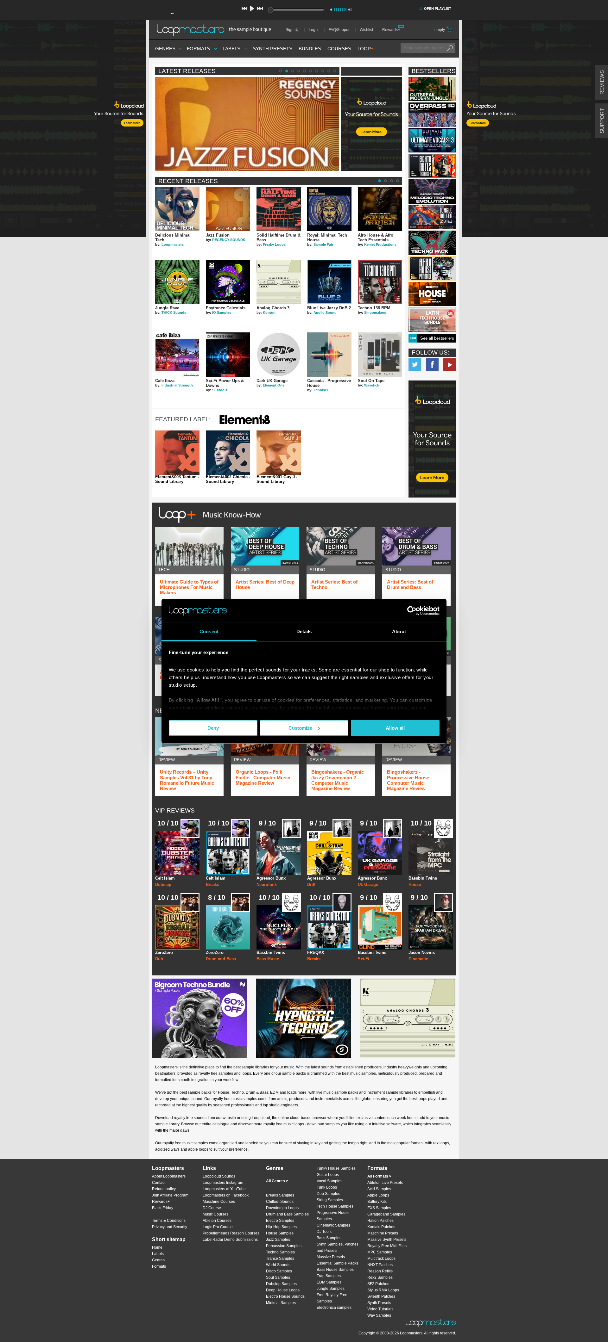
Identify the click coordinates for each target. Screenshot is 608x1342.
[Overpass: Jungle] (432, 114)
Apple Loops (378, 1195)
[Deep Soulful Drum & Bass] (228, 927)
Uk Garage (368, 884)
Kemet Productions (380, 244)
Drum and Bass (221, 958)
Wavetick (371, 385)
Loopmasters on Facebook (432, 364)
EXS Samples (379, 1208)
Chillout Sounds (280, 1201)
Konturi (269, 312)
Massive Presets (331, 1257)
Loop (366, 48)
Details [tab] (304, 631)
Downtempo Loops (282, 1208)
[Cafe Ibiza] (177, 354)
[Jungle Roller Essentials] (432, 217)
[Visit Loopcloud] (432, 439)
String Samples (330, 1200)
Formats (198, 48)
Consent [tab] (209, 631)
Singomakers (375, 312)
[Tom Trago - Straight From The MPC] (430, 853)
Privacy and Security (169, 1227)
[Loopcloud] (73, 129)
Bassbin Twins (422, 878)
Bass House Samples (335, 1269)
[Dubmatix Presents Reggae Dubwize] (177, 927)
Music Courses (215, 1214)
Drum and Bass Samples (287, 1214)
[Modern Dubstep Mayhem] (177, 853)
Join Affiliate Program (170, 1195)
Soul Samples (278, 1277)
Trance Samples (280, 1258)
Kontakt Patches (381, 1227)
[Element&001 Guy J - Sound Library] (278, 452)
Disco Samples (279, 1271)
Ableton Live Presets (385, 1182)
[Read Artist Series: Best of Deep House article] (265, 546)
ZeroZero (164, 952)
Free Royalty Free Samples (332, 1298)
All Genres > (277, 1181)
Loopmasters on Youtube (449, 364)
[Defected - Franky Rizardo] (432, 294)
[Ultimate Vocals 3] (432, 140)
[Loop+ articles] (208, 524)
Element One (273, 385)
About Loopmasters (169, 1176)
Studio (242, 569)
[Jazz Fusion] (228, 209)
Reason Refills (380, 1271)
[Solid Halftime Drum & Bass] (278, 209)
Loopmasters (173, 244)
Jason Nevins (421, 952)
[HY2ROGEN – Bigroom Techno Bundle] (199, 1018)
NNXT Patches (380, 1265)
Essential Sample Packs (337, 1263)
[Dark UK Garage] (278, 354)
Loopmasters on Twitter (414, 364)
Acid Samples (379, 1189)
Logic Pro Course (218, 1227)
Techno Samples (280, 1252)
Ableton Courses (217, 1220)
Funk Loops (327, 1187)
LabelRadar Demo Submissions (230, 1239)
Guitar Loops (328, 1174)
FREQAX (315, 952)
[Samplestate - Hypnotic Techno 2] (303, 1018)
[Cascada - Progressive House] (329, 354)
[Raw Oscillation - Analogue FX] (380, 927)
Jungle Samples (331, 1288)
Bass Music (267, 958)
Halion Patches (380, 1220)
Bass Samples (329, 1238)
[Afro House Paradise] (432, 268)
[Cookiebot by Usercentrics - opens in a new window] (412, 610)
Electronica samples (334, 1307)
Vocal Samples (329, 1181)
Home (157, 1247)
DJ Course (212, 1208)
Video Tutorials (380, 1309)
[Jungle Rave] (177, 282)
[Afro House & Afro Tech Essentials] (380, 209)
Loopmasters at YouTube (224, 1189)
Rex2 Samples (380, 1277)
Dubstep (163, 884)
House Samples (280, 1233)
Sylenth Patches (381, 1296)
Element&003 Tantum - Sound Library (177, 479)
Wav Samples (379, 1315)
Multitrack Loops (381, 1258)
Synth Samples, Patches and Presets (337, 1247)
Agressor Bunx (271, 878)
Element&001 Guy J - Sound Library (276, 479)
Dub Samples (328, 1193)
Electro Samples (280, 1220)
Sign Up (293, 30)
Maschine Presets (382, 1233)
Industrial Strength (177, 385)
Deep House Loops (283, 1290)
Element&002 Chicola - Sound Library (228, 479)
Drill (311, 884)
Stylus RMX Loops (383, 1290)
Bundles (310, 48)
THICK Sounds (174, 312)
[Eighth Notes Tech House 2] (432, 166)
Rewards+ (391, 30)
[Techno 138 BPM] (380, 282)
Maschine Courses (219, 1201)
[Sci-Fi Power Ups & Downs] (228, 354)
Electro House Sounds (285, 1296)
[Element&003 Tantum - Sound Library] (177, 452)
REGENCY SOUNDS (228, 240)
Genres (165, 48)
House (414, 884)
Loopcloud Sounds (219, 1176)
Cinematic (418, 958)
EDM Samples (329, 1282)
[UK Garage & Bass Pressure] (380, 853)
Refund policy (164, 1189)
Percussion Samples (283, 1246)
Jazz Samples (278, 1239)
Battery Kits (377, 1201)
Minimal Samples (281, 1303)
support (602, 120)
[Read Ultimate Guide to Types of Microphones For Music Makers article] (189, 546)
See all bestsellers (437, 338)
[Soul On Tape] (380, 354)
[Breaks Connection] (228, 853)
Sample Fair (323, 244)
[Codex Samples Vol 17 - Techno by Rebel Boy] (432, 243)
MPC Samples (379, 1252)
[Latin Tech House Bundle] (432, 319)
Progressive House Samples (333, 1215)
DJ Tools (324, 1231)
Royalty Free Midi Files (387, 1246)
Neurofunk (266, 884)
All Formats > (379, 1176)
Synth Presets (272, 48)
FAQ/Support (340, 30)
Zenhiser (321, 390)
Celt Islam (165, 878)
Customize (300, 728)
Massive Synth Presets (386, 1239)
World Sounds (278, 1265)
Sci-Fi (363, 958)
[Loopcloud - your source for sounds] (371, 92)
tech (163, 569)
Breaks (212, 884)
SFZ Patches (378, 1284)
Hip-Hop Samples (281, 1227)
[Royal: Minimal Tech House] (329, 209)
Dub (159, 958)
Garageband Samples (386, 1214)
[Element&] (244, 425)
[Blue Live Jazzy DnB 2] (329, 282)
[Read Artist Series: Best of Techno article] (341, 546)
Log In (314, 30)
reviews (602, 82)
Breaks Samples (280, 1195)
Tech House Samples (335, 1206)
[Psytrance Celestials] (228, 282)
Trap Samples (329, 1276)
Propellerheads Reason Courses (231, 1233)
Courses (339, 48)
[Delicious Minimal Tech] (177, 209)
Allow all (395, 728)
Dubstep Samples (281, 1284)
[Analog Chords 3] (278, 282)
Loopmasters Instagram (223, 1182)
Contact (158, 1182)
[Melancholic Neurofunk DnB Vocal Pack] (278, 853)
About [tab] (399, 631)
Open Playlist (437, 8)
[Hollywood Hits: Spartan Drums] (430, 927)
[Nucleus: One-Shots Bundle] (278, 927)
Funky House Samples (336, 1168)
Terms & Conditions (169, 1220)
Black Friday (162, 1208)
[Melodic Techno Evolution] (432, 191)
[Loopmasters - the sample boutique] (216, 30)
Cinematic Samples (333, 1225)
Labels (231, 48)
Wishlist (366, 30)
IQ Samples (221, 312)
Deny (213, 728)
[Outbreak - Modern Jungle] (432, 89)
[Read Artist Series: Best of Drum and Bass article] (416, 546)
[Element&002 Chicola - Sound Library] (228, 452)
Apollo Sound (325, 312)
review (166, 760)
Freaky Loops (274, 244)
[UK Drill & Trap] (329, 853)
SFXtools (219, 390)
